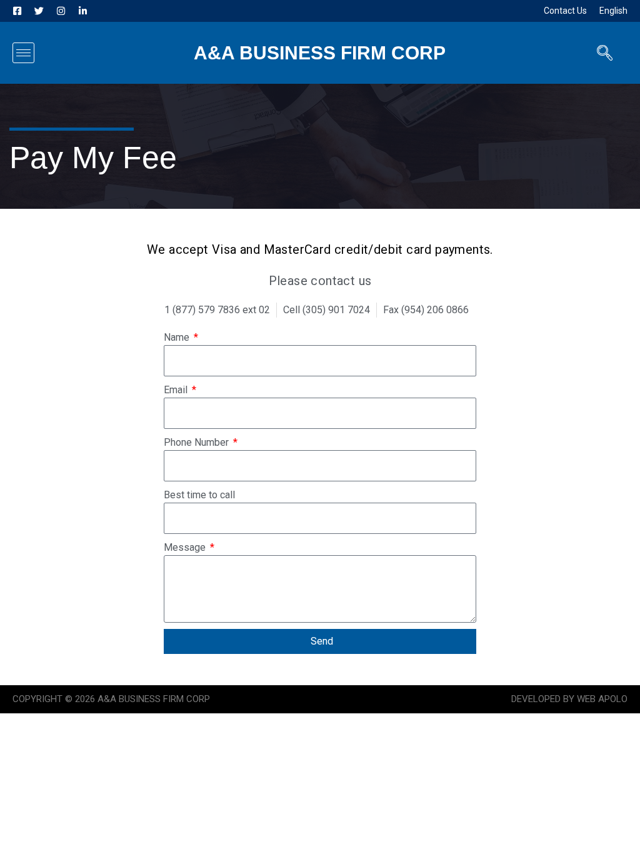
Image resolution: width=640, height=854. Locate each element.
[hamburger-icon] (23, 53)
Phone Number (197, 442)
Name (178, 337)
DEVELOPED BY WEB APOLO (569, 699)
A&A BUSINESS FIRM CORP (320, 53)
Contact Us (565, 11)
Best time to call (199, 495)
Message (186, 547)
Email (177, 390)
